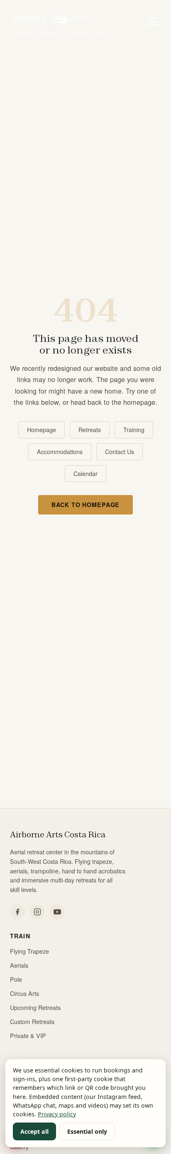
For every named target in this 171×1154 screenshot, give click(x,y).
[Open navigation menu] (152, 21)
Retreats (89, 430)
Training (133, 430)
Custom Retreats (32, 1021)
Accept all (34, 1131)
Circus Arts (24, 993)
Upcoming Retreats (35, 1007)
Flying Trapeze (29, 951)
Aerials (19, 965)
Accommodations (60, 451)
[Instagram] (37, 911)
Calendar (85, 473)
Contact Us (119, 451)
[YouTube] (57, 911)
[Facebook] (17, 911)
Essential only (87, 1131)
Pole (16, 979)
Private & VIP (28, 1035)
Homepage (41, 430)
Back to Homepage (85, 504)
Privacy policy (57, 1114)
